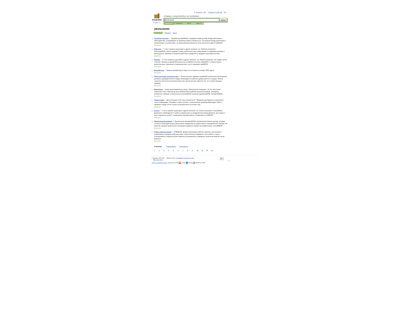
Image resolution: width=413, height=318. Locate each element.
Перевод (168, 33)
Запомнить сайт (201, 12)
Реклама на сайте (189, 158)
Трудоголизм (159, 100)
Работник (157, 49)
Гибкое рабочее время (162, 132)
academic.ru (156, 22)
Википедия (157, 45)
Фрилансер (158, 89)
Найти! (223, 20)
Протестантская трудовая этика (166, 76)
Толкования (168, 23)
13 (212, 150)
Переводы (179, 23)
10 (197, 150)
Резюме (157, 60)
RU (225, 12)
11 (202, 150)
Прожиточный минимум (163, 121)
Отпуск (156, 110)
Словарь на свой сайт (215, 12)
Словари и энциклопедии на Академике (181, 16)
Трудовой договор (161, 38)
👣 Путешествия (158, 159)
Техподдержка (179, 158)
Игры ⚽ (199, 23)
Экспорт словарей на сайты (159, 162)
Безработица (159, 70)
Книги (189, 23)
